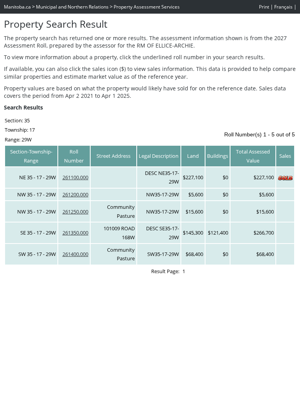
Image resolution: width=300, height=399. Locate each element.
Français (283, 7)
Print (264, 7)
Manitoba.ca (17, 7)
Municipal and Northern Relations (72, 7)
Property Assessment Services (147, 7)
